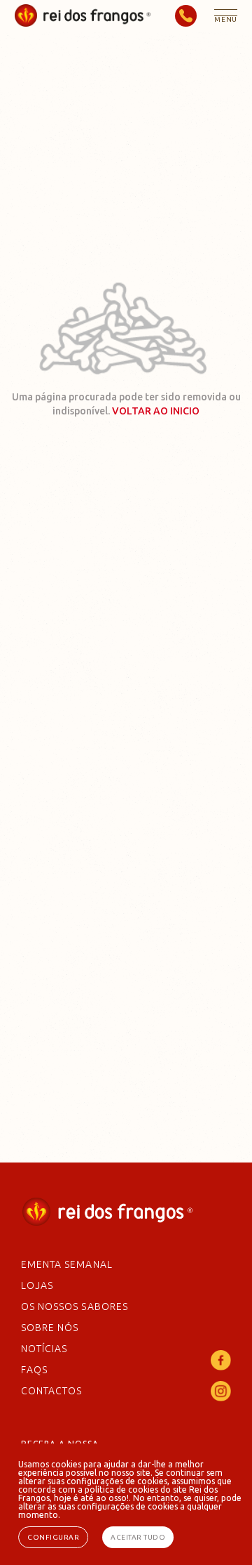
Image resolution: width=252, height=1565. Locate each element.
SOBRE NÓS (49, 1327)
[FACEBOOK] (221, 1366)
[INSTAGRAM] (221, 1397)
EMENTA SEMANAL (67, 1264)
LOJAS (37, 1285)
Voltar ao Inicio (156, 411)
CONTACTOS (51, 1390)
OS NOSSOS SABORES (74, 1306)
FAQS (34, 1369)
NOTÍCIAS (44, 1348)
